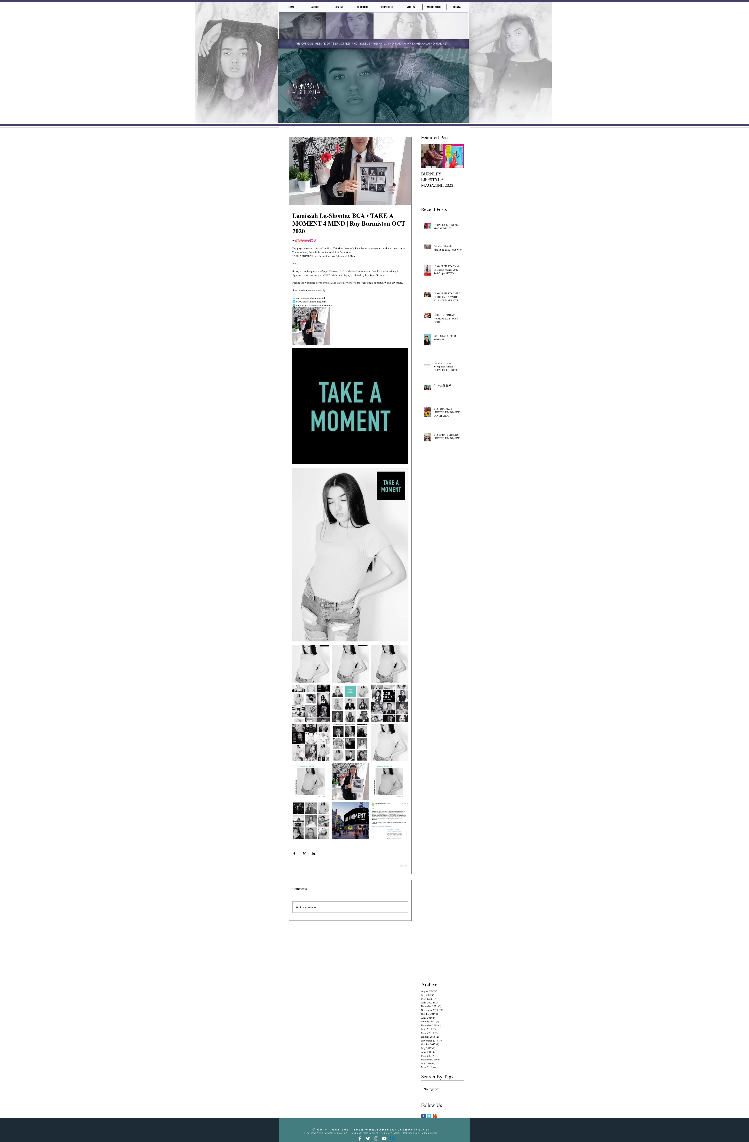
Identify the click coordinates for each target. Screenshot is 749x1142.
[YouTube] (384, 1138)
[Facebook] (359, 1138)
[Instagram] (376, 1138)
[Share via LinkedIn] (313, 853)
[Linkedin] (392, 1138)
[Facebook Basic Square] (423, 1115)
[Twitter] (368, 1138)
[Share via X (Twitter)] (304, 853)
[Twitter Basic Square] (429, 1115)
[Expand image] (311, 326)
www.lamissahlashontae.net (397, 1129)
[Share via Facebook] (294, 853)
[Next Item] (458, 156)
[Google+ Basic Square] (435, 1115)
